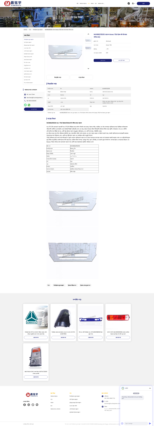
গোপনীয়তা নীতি (26, 424)
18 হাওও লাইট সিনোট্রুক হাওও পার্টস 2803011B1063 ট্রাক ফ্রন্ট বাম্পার (90, 333)
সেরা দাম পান (102, 60)
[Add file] (122, 423)
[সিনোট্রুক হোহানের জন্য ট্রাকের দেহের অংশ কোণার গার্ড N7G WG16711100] (63, 317)
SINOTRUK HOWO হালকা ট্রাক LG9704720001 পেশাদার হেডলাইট (36, 372)
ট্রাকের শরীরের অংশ (72, 285)
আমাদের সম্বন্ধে (83, 3)
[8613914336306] (32, 405)
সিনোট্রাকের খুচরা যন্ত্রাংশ (38, 29)
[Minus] (150, 388)
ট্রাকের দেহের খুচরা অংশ (85, 285)
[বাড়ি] (32, 397)
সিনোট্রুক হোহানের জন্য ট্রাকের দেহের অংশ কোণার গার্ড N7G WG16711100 (63, 333)
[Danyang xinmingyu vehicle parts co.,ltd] (13, 3)
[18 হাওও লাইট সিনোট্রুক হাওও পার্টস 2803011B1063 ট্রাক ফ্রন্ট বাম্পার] (91, 317)
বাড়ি (77, 3)
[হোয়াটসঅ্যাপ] (25, 105)
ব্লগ (96, 3)
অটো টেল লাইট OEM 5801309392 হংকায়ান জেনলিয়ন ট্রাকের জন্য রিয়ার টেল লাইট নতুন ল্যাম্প (118, 333)
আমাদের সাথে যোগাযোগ (102, 3)
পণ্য (89, 3)
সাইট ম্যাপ (32, 424)
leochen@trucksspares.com (36, 98)
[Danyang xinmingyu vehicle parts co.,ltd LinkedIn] (28, 405)
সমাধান (92, 3)
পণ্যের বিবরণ (81, 77)
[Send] (150, 423)
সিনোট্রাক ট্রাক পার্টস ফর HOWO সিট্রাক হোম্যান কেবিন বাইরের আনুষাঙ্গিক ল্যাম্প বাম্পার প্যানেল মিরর (36, 333)
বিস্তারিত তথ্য (57, 77)
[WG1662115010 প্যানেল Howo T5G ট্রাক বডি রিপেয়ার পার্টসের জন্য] (65, 51)
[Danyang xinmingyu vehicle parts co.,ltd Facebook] (24, 405)
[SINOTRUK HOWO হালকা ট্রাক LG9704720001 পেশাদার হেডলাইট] (36, 357)
